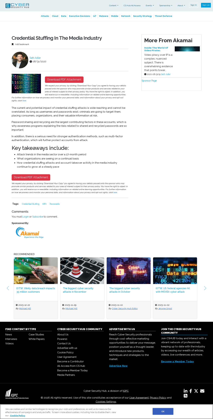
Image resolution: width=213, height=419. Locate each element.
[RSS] (185, 396)
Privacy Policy (158, 397)
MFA (44, 204)
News (8, 334)
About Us (62, 334)
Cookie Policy (65, 352)
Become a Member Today (72, 370)
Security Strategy (142, 16)
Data (63, 16)
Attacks (45, 16)
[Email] (203, 391)
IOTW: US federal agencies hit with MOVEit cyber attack (173, 290)
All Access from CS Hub (71, 365)
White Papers (36, 339)
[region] (106, 411)
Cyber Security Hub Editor (125, 308)
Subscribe (37, 216)
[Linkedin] (186, 391)
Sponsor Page (149, 80)
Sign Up (206, 5)
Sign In (194, 5)
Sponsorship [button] (165, 5)
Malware (103, 16)
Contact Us (64, 343)
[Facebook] (191, 391)
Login (25, 216)
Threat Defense (163, 16)
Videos (9, 343)
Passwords (55, 204)
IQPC (126, 390)
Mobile (114, 16)
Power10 (62, 339)
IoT (94, 16)
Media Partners (66, 374)
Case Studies (36, 334)
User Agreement (66, 356)
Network (125, 16)
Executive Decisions (79, 16)
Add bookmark (22, 44)
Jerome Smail (165, 308)
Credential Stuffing (31, 204)
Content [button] (113, 5)
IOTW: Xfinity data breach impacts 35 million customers (35, 290)
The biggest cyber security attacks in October (124, 290)
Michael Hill (25, 308)
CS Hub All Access (132, 5)
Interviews (11, 339)
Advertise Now (118, 365)
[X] (197, 391)
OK (162, 411)
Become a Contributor (70, 361)
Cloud (55, 16)
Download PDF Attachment (64, 79)
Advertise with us (67, 348)
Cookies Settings (106, 401)
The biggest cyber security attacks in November (78, 290)
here (24, 100)
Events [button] (149, 5)
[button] (7, 288)
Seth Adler (35, 58)
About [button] (181, 5)
